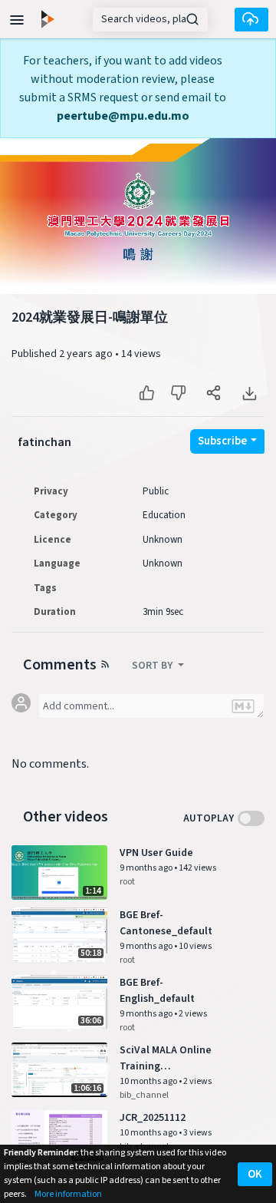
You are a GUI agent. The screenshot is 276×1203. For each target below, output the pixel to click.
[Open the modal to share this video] (213, 393)
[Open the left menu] (17, 18)
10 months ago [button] (149, 1081)
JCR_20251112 (153, 1117)
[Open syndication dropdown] (105, 663)
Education (164, 515)
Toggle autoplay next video (251, 818)
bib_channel (144, 1095)
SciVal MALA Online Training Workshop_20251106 (167, 1059)
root (127, 881)
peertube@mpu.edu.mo (123, 115)
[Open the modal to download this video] (248, 393)
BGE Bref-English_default (157, 990)
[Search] (192, 19)
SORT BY (153, 665)
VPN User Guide (156, 853)
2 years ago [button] (87, 354)
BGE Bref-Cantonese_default (166, 923)
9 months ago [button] (147, 867)
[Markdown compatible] (243, 706)
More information (68, 1194)
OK (255, 1174)
